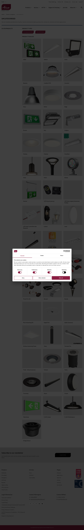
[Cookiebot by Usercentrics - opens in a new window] (64, 251)
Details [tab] (42, 255)
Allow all (61, 277)
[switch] (34, 272)
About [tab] (61, 255)
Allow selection (42, 277)
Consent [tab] (22, 255)
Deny (23, 277)
